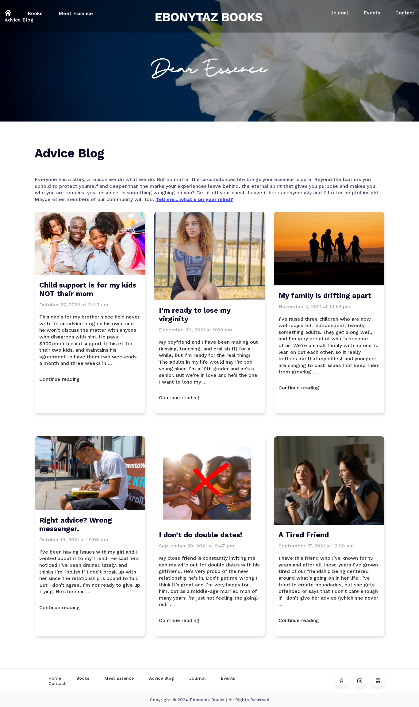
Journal (339, 13)
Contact (404, 13)
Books (35, 13)
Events (371, 13)
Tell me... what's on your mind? (194, 199)
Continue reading (89, 379)
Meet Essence (76, 13)
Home (54, 678)
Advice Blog (19, 20)
